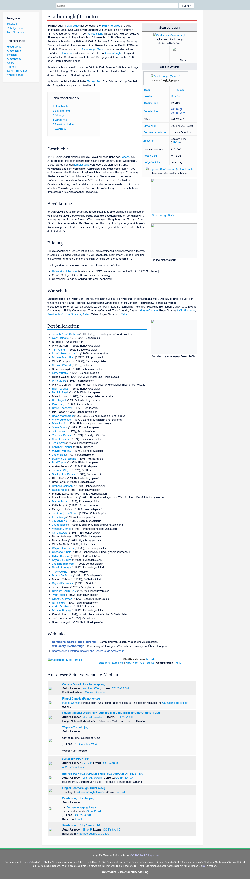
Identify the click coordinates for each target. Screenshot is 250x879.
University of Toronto (64, 271)
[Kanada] (173, 89)
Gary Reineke (60, 338)
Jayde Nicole (60, 524)
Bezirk (105, 25)
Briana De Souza (62, 575)
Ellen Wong (59, 517)
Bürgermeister (151, 162)
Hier (42, 861)
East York (104, 662)
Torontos (115, 25)
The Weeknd (59, 571)
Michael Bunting (61, 610)
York (178, 662)
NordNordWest (91, 688)
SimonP (87, 763)
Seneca (125, 157)
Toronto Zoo (94, 81)
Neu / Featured (16, 32)
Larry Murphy (60, 373)
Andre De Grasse (62, 606)
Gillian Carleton (61, 556)
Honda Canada (149, 310)
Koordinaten (150, 111)
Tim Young (58, 349)
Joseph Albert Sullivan (65, 334)
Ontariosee (65, 53)
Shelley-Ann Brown (63, 474)
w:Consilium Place (73, 767)
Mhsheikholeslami (93, 717)
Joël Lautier (59, 431)
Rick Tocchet (60, 388)
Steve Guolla (59, 427)
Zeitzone (148, 140)
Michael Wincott (61, 365)
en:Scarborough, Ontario (90, 792)
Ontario (175, 96)
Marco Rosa (59, 501)
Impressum (109, 872)
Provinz (147, 96)
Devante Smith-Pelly (64, 591)
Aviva (86, 314)
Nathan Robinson (62, 486)
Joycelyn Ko (59, 521)
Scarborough (113, 53)
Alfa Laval (189, 310)
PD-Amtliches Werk (86, 744)
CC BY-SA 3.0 (120, 688)
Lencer (93, 807)
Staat (146, 89)
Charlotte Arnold (61, 552)
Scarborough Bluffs (163, 215)
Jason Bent (59, 454)
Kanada (179, 89)
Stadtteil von (150, 102)
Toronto (150, 659)
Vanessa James (61, 528)
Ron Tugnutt (59, 400)
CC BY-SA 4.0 (124, 717)
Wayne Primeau (61, 450)
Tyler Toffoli (58, 594)
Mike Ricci (58, 423)
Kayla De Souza (61, 560)
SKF (179, 310)
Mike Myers (59, 380)
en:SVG (121, 792)
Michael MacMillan (63, 357)
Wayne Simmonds (63, 548)
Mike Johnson (60, 439)
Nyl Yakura (58, 602)
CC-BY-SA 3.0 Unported (144, 855)
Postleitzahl (150, 155)
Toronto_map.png (77, 807)
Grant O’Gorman (62, 599)
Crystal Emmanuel (63, 583)
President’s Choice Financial (64, 314)
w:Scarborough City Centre (93, 833)
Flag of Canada (71, 702)
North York (132, 662)
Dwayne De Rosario (64, 458)
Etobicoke (118, 662)
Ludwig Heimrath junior (65, 353)
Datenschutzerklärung (134, 872)
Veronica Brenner (62, 435)
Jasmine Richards (63, 563)
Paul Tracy (58, 404)
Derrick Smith (60, 392)
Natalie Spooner (61, 567)
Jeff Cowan (59, 443)
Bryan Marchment (63, 416)
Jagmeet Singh (61, 470)
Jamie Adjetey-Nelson (65, 513)
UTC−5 (176, 142)
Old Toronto (147, 662)
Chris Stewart (60, 532)
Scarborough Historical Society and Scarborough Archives (87, 651)
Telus (124, 314)
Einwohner (149, 126)
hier (29, 861)
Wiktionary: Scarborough (68, 646)
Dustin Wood (59, 489)
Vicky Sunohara (61, 419)
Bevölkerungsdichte (154, 132)
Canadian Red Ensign (175, 702)
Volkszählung (95, 33)
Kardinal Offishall (62, 447)
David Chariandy (62, 408)
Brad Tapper (59, 462)
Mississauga (81, 164)
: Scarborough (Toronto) (74, 642)
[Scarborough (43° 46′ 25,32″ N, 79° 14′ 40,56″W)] (177, 82)
